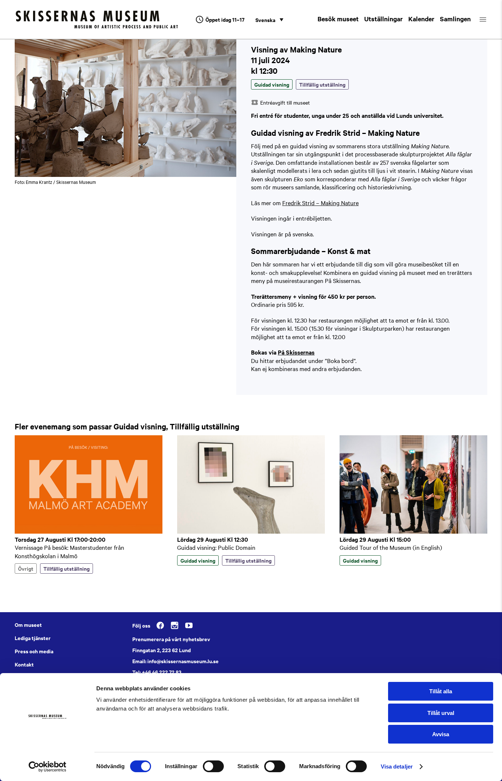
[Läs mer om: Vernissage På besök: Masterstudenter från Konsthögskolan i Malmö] (88, 531)
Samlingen (455, 18)
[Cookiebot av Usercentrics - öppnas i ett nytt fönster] (47, 766)
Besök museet (338, 18)
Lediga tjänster (33, 638)
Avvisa (440, 734)
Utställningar (383, 18)
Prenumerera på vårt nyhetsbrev (171, 639)
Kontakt (24, 664)
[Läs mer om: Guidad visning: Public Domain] (251, 531)
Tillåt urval (440, 713)
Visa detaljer (397, 766)
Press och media (34, 651)
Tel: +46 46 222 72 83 (157, 672)
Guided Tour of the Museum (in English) (391, 547)
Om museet (28, 624)
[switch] (213, 766)
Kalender (421, 18)
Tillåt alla (440, 691)
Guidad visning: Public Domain (216, 547)
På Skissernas (296, 352)
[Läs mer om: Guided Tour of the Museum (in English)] (413, 531)
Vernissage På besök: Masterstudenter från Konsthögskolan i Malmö (69, 551)
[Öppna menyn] (489, 19)
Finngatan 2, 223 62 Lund (161, 650)
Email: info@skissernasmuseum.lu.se (175, 661)
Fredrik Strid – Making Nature (320, 203)
